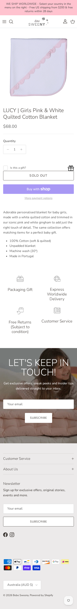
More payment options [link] (39, 198)
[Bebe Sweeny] (38, 21)
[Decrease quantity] (6, 149)
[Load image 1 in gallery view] (38, 66)
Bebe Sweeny (21, 595)
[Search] (13, 21)
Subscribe (38, 418)
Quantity (9, 141)
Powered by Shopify (41, 595)
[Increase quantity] (22, 149)
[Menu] (4, 21)
